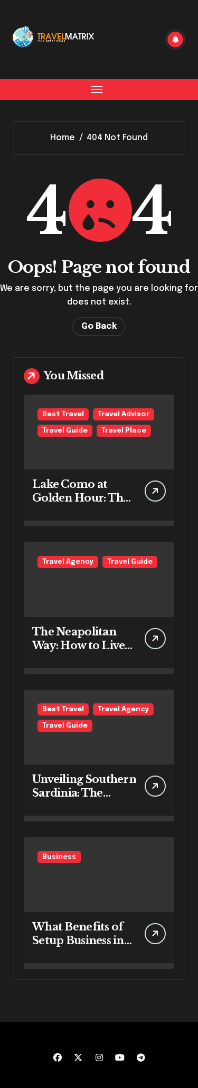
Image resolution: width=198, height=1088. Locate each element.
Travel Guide (65, 430)
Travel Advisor (123, 414)
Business (59, 857)
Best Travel (63, 414)
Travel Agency (67, 561)
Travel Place (123, 430)
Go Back (99, 326)
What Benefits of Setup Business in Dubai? (78, 940)
